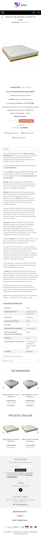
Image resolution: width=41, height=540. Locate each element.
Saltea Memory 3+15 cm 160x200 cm (30, 396)
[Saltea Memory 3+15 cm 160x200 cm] (30, 384)
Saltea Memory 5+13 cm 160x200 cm (11, 396)
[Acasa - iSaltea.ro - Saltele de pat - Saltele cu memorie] (20, 5)
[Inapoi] (1, 17)
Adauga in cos (26, 121)
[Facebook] (20, 490)
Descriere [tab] (6, 149)
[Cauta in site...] (38, 12)
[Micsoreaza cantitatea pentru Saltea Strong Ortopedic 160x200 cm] (9, 121)
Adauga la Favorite (12, 133)
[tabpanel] (20, 53)
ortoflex (20, 20)
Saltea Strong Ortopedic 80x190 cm (11, 440)
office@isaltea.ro (21, 504)
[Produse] (3, 13)
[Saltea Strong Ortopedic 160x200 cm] (20, 53)
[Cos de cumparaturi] (33, 12)
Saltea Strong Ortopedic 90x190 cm (30, 440)
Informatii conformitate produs (13, 356)
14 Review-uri (25, 22)
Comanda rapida (19, 138)
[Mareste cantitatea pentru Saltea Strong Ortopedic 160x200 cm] (15, 121)
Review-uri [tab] (7, 361)
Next (37, 56)
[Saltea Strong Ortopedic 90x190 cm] (30, 428)
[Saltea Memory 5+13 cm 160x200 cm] (11, 384)
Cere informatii (28, 133)
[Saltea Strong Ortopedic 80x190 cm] (11, 428)
